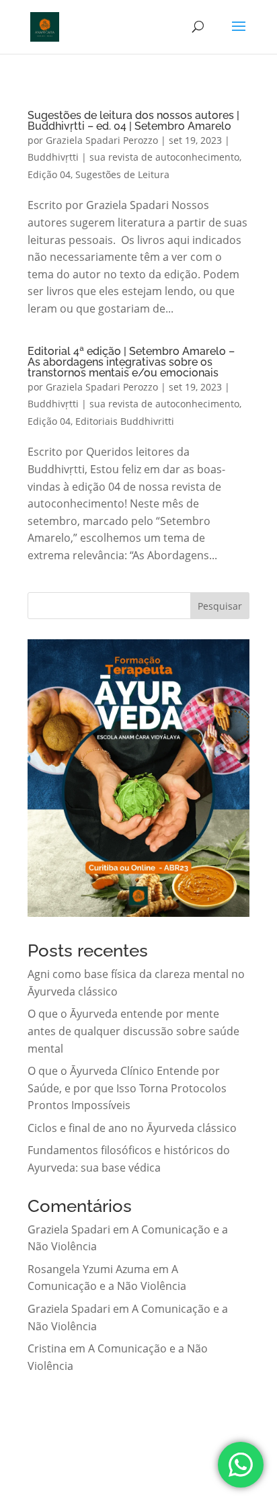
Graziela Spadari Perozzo (102, 140)
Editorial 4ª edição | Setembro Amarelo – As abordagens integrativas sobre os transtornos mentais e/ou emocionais (131, 362)
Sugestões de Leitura (122, 174)
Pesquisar (220, 606)
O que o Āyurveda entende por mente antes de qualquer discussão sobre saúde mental (133, 1030)
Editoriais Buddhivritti (124, 421)
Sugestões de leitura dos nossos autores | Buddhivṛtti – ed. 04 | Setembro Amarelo (133, 120)
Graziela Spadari (69, 1229)
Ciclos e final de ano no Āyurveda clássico (132, 1128)
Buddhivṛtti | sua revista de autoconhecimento (133, 157)
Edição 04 (49, 174)
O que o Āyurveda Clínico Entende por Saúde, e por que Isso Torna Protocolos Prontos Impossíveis (127, 1087)
